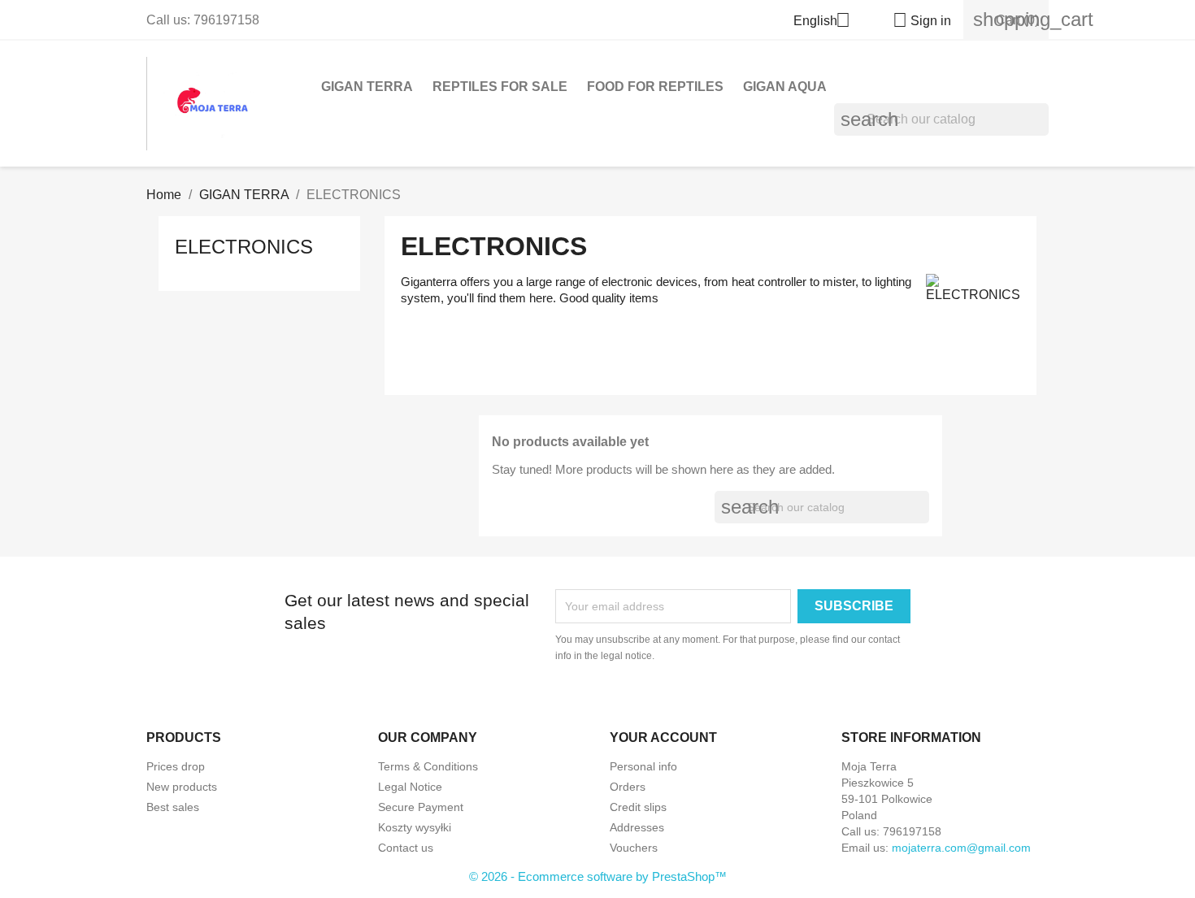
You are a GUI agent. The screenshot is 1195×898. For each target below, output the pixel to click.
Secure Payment (420, 806)
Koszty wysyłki (414, 827)
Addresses (637, 827)
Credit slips (638, 806)
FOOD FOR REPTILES (655, 86)
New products (181, 786)
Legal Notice (410, 786)
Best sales (172, 806)
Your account (663, 737)
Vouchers (634, 847)
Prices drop (175, 766)
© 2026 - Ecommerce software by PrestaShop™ (598, 876)
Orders (627, 786)
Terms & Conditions (428, 766)
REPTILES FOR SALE (499, 86)
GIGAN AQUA (785, 86)
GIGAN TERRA (367, 86)
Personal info (643, 766)
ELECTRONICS (244, 247)
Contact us (405, 847)
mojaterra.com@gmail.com (961, 847)
